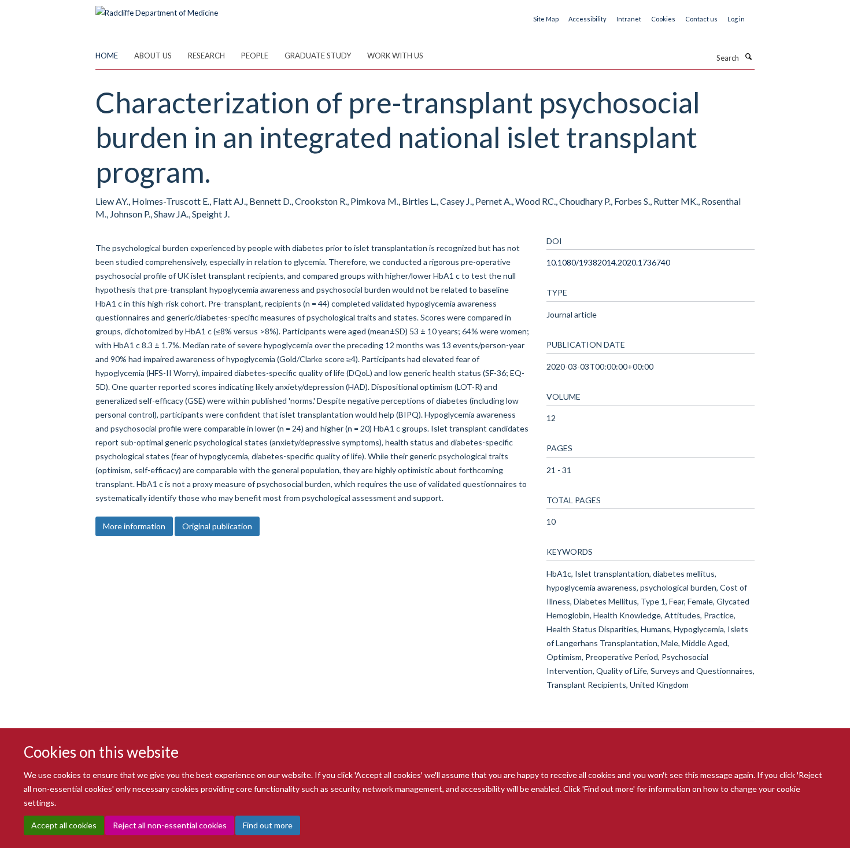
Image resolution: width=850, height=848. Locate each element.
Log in (736, 19)
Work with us (395, 55)
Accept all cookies (64, 825)
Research (206, 55)
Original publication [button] (217, 526)
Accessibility (587, 19)
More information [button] (134, 526)
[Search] (748, 56)
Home (106, 55)
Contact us (701, 19)
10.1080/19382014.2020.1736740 (608, 262)
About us (153, 55)
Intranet (628, 19)
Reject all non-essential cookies (170, 825)
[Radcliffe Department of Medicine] (156, 8)
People (254, 55)
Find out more (268, 825)
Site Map (546, 19)
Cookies (663, 19)
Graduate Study (317, 55)
